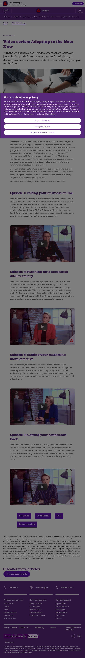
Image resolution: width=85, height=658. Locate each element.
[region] (42, 115)
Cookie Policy (51, 114)
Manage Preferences (42, 127)
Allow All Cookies (42, 120)
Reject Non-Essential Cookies (42, 133)
